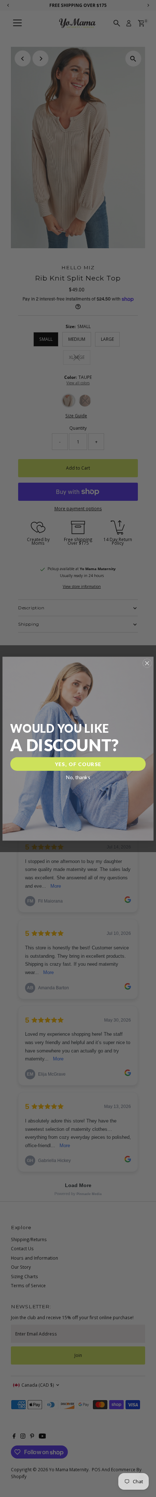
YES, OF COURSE (78, 764)
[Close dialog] (147, 663)
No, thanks (78, 777)
